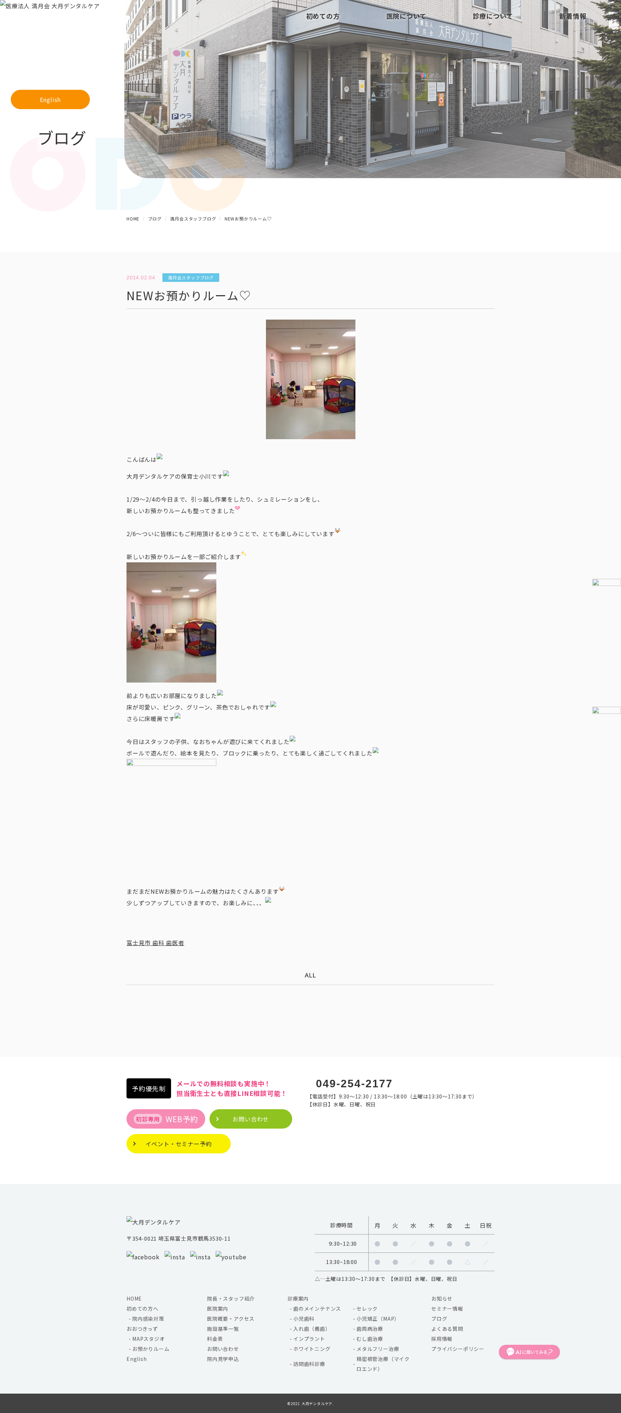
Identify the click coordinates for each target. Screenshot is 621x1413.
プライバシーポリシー (457, 1348)
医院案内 (217, 1308)
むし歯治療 (369, 1338)
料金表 (215, 1338)
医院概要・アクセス (230, 1318)
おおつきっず (142, 1328)
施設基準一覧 (223, 1328)
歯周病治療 (369, 1328)
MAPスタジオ (148, 1338)
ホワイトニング (312, 1348)
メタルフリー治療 (377, 1348)
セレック (367, 1308)
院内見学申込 (223, 1358)
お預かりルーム (151, 1348)
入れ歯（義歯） (312, 1328)
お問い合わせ (223, 1348)
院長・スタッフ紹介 (231, 1298)
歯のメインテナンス (317, 1308)
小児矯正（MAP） (378, 1318)
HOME (134, 1298)
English (50, 99)
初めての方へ (142, 1308)
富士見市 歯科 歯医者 (155, 942)
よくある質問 (447, 1328)
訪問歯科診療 (309, 1363)
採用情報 (441, 1338)
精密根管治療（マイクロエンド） (383, 1363)
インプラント (309, 1338)
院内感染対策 (148, 1318)
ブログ (439, 1318)
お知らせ (441, 1298)
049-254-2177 (354, 1083)
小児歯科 (303, 1318)
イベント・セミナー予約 (179, 1143)
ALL (310, 975)
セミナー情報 (447, 1308)
